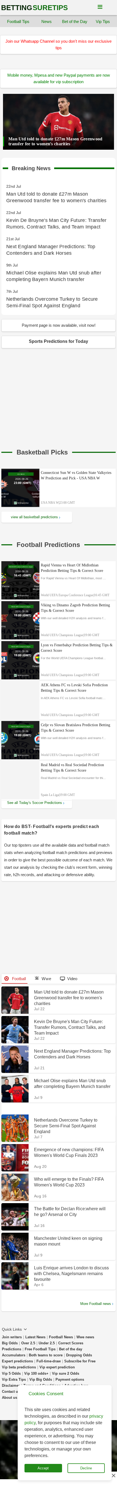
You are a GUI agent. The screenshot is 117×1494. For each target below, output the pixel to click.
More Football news (95, 1304)
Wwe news (85, 1337)
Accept (43, 1468)
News (46, 21)
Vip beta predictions (19, 1367)
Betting (34, 7)
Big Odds (10, 1343)
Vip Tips (103, 21)
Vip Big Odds (40, 1379)
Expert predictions (17, 1361)
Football (18, 978)
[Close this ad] (113, 1475)
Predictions (11, 1349)
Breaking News (31, 167)
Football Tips (18, 21)
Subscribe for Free (80, 1361)
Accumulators (13, 1355)
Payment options (70, 1379)
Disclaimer (11, 1385)
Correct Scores (70, 1343)
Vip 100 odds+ (36, 1373)
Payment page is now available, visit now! (59, 325)
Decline (86, 1468)
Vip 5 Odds (11, 1373)
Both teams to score (46, 1355)
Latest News (35, 1337)
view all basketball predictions (34, 517)
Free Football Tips (40, 1349)
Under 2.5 (47, 1343)
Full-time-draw (48, 1361)
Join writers (12, 1337)
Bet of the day (70, 1349)
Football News (61, 1337)
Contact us (11, 1391)
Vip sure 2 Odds (65, 1373)
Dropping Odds (79, 1355)
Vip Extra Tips (14, 1379)
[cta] (42, 452)
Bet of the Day (74, 21)
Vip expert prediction (57, 1367)
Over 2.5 (28, 1343)
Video (72, 978)
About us (9, 1397)
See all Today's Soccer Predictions (34, 803)
